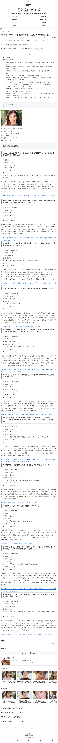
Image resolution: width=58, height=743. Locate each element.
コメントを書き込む (29, 653)
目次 (27, 54)
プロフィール (7, 57)
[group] (9, 678)
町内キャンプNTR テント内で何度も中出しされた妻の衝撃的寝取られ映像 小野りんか (28, 82)
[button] (54, 677)
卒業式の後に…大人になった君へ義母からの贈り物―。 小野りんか (23, 88)
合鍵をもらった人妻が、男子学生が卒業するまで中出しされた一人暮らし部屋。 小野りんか (29, 97)
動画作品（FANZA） (9, 60)
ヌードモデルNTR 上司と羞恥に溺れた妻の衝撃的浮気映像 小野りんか (24, 75)
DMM (4, 640)
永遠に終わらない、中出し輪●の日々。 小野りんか (19, 91)
